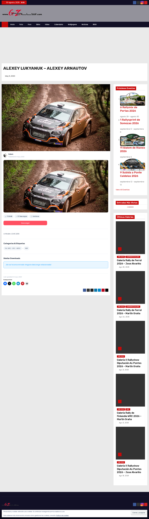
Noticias (85, 24)
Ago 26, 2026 (124, 267)
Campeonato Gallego (133, 257)
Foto (21, 24)
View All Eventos (123, 189)
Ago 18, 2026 (124, 476)
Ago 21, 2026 (124, 370)
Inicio (12, 24)
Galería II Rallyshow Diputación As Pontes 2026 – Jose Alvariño (129, 469)
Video (47, 24)
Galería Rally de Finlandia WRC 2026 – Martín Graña (129, 416)
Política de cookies (62, 515)
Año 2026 (121, 257)
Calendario (58, 24)
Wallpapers (72, 24)
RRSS (95, 24)
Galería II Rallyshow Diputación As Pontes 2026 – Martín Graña (129, 363)
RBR (26, 248)
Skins (38, 24)
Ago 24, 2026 (124, 317)
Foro (29, 24)
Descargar (25, 223)
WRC (128, 409)
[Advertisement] (74, 43)
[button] (146, 24)
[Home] (5, 24)
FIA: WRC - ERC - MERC (13, 248)
